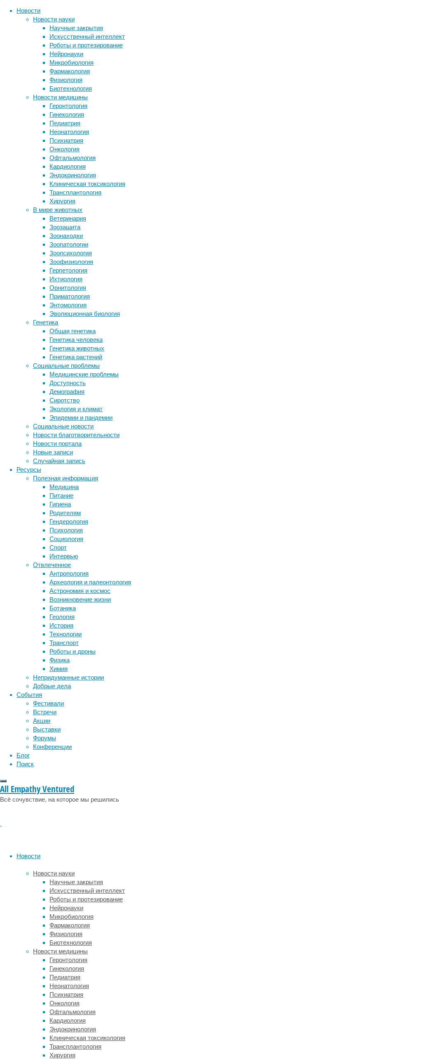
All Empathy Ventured (37, 789)
